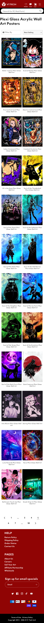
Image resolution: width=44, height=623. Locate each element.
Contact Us (10, 546)
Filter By (8, 32)
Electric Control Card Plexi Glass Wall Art (32, 110)
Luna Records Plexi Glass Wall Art (11, 463)
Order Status (10, 543)
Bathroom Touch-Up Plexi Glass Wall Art (11, 503)
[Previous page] (4, 518)
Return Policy (11, 537)
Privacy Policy (27, 617)
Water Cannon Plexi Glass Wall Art (11, 71)
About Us (9, 559)
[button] (39, 4)
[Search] (40, 11)
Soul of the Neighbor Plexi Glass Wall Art (11, 307)
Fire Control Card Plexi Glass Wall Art (11, 110)
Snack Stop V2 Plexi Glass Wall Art (32, 503)
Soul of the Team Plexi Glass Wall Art (11, 228)
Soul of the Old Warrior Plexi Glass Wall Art (32, 267)
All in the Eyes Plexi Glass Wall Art (11, 189)
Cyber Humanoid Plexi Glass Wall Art (11, 150)
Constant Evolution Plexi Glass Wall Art (32, 150)
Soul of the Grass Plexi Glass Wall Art (11, 346)
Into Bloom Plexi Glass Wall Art (11, 424)
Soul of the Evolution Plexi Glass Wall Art (32, 346)
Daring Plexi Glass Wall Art (32, 423)
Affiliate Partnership (14, 568)
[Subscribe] (36, 585)
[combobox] (22, 11)
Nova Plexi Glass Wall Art (32, 463)
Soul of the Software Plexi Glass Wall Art (32, 228)
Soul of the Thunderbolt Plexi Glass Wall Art (32, 189)
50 (29, 523)
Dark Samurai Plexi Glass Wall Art (32, 385)
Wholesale (9, 571)
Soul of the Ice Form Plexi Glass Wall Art (32, 307)
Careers (8, 562)
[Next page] (35, 523)
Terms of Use (16, 617)
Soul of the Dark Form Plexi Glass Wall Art (12, 385)
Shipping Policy (12, 540)
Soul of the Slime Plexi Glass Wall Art (11, 267)
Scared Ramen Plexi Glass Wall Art (32, 71)
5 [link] (38, 517)
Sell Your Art (10, 565)
